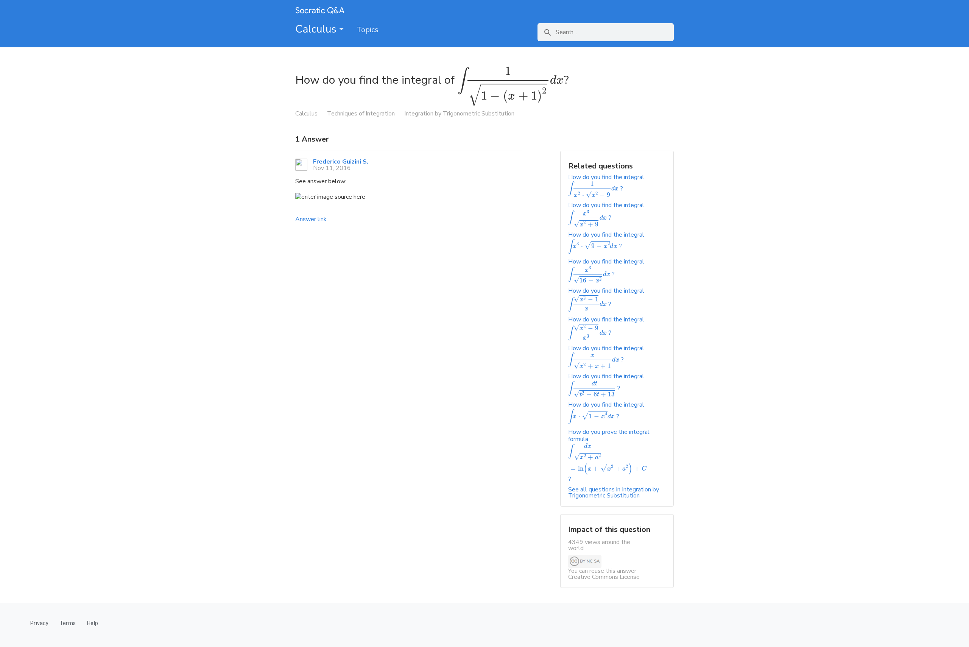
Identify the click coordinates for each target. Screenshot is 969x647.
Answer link (311, 219)
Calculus (317, 29)
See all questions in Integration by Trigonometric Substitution (613, 492)
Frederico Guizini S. (340, 161)
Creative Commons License (604, 577)
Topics (368, 30)
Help (92, 623)
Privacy (39, 623)
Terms (68, 623)
